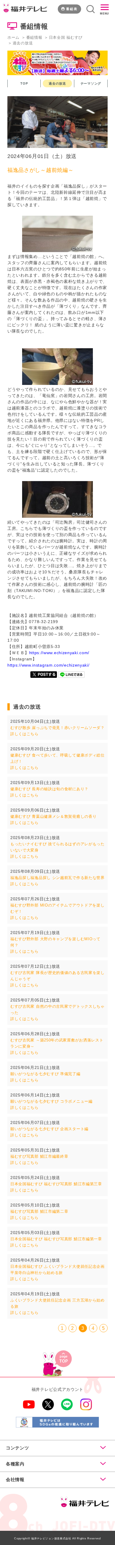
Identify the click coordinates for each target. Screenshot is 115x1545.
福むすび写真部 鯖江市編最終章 (39, 1156)
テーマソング (90, 83)
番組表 (72, 9)
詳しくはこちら (24, 734)
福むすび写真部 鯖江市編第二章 (39, 1211)
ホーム (13, 37)
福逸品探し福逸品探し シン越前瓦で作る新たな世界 (57, 877)
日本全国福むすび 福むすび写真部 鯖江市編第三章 (56, 1184)
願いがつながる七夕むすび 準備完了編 (45, 1074)
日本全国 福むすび (66, 37)
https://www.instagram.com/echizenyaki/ (48, 665)
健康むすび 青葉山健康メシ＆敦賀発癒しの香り (53, 816)
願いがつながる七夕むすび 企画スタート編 (49, 1129)
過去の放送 (57, 83)
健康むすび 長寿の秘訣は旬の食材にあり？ (49, 789)
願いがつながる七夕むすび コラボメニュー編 (51, 1101)
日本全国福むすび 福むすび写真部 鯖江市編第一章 (56, 1239)
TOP (24, 83)
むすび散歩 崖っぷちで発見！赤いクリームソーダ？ (57, 727)
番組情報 (34, 37)
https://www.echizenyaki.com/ (59, 652)
